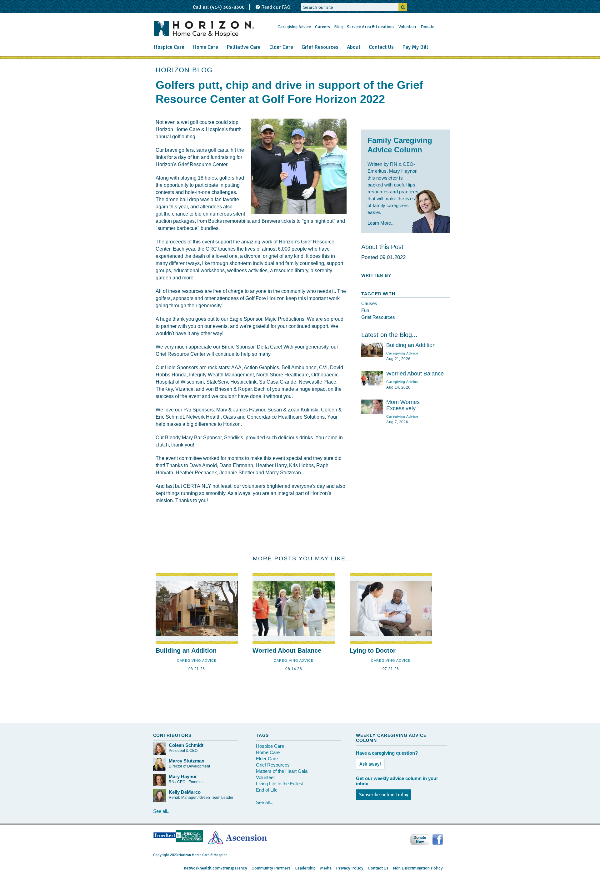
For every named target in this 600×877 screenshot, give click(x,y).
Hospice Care (169, 47)
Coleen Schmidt (186, 745)
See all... (162, 811)
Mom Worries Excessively (403, 405)
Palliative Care (244, 47)
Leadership (305, 868)
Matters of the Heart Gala (282, 771)
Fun (365, 310)
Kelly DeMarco (185, 792)
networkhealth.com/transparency (215, 868)
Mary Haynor (183, 776)
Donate (427, 26)
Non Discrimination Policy (418, 868)
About (353, 47)
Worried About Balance (415, 373)
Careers (322, 26)
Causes (369, 303)
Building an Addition (411, 345)
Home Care (205, 47)
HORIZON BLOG (184, 70)
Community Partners (271, 868)
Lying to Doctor (373, 650)
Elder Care (281, 47)
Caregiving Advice (294, 26)
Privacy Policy (349, 868)
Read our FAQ (275, 7)
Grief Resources (320, 47)
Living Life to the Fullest (279, 783)
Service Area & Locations (370, 26)
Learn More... (381, 223)
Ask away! (370, 764)
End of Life (267, 790)
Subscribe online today (383, 795)
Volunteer (407, 26)
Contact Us (381, 47)
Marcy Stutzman (186, 760)
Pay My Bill (415, 47)
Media (326, 868)
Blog (338, 26)
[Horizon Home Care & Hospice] (204, 29)
